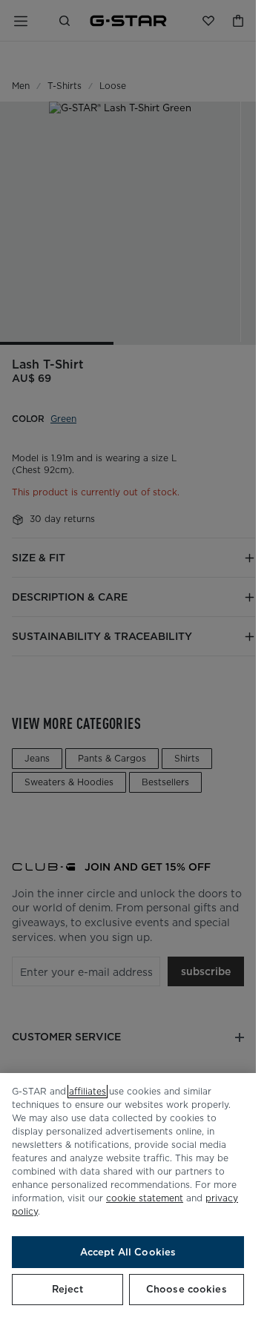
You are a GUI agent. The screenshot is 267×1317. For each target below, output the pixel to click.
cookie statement (144, 1198)
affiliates (87, 1091)
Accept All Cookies (128, 1252)
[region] (128, 1195)
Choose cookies (186, 1289)
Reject (67, 1289)
